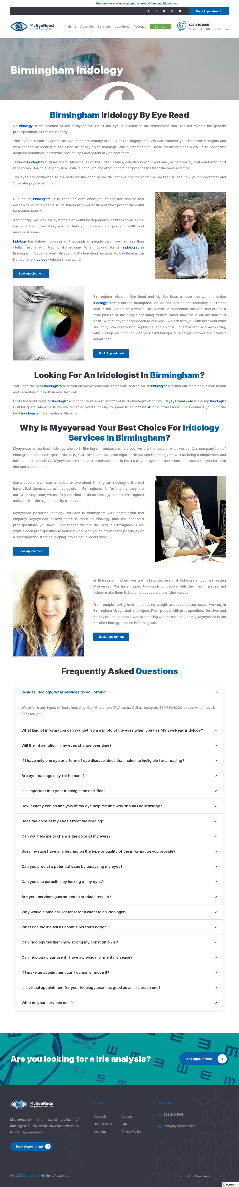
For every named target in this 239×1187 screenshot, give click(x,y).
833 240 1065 (199, 25)
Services (104, 26)
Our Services (103, 1124)
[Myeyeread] (32, 26)
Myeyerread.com (179, 401)
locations (122, 26)
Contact (160, 26)
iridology (40, 259)
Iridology (26, 126)
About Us (87, 26)
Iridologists (53, 386)
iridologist (131, 247)
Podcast (140, 26)
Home (72, 26)
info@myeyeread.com (179, 1126)
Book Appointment (208, 11)
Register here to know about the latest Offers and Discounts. (98, 3)
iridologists (35, 162)
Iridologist (60, 401)
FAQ (125, 1124)
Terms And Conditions (194, 1176)
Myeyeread (30, 1175)
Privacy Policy (131, 1131)
